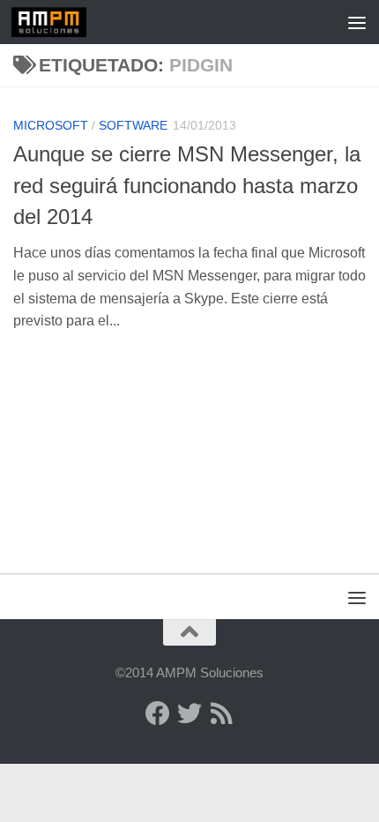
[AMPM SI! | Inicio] (61, 22)
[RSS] (221, 713)
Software (133, 125)
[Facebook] (157, 713)
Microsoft (50, 125)
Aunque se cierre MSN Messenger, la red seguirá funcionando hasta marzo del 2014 (186, 185)
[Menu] (357, 22)
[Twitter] (189, 713)
